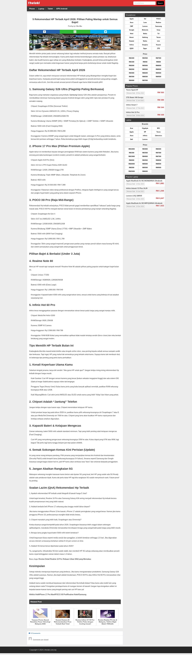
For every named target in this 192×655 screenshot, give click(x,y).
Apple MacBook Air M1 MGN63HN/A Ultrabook (144, 181)
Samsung (73, 95)
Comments (35, 633)
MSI (158, 128)
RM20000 (132, 164)
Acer (131, 128)
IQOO (131, 48)
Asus (131, 22)
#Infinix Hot (33, 594)
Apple (132, 19)
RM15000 (132, 156)
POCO (158, 19)
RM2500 (131, 69)
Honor (131, 37)
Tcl (158, 33)
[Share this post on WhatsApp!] (75, 33)
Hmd (131, 33)
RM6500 (145, 76)
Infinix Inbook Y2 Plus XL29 (136, 188)
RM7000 (145, 80)
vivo (158, 41)
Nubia (145, 41)
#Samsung (82, 594)
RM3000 (131, 73)
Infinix (131, 45)
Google (131, 30)
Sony (158, 30)
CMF (131, 26)
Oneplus (145, 45)
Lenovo (145, 26)
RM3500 (131, 76)
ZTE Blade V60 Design (134, 97)
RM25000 (132, 171)
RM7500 (158, 58)
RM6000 (145, 73)
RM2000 (131, 65)
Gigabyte (145, 128)
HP (145, 132)
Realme (158, 22)
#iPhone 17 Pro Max (46, 594)
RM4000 (131, 80)
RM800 (158, 62)
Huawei (131, 41)
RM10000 (132, 149)
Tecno (158, 37)
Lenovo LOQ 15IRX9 (134, 196)
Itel (145, 19)
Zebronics (158, 135)
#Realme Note (72, 594)
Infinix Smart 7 (131, 105)
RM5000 (145, 65)
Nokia (145, 33)
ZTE (158, 48)
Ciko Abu (79, 26)
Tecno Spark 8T (132, 90)
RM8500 (158, 69)
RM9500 (158, 76)
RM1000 (131, 58)
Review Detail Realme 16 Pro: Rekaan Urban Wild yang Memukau (65, 559)
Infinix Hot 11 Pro (132, 112)
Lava (145, 22)
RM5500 (145, 69)
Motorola (145, 30)
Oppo (145, 48)
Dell (131, 139)
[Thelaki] (41, 5)
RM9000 (158, 73)
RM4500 (145, 58)
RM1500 (131, 62)
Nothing (145, 37)
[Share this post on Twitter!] (105, 33)
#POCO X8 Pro (60, 594)
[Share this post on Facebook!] (44, 33)
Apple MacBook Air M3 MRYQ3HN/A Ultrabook (144, 203)
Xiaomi (158, 45)
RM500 (145, 62)
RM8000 (158, 65)
